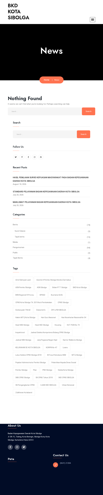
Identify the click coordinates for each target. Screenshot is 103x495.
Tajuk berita (19, 237)
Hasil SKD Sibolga (42, 325)
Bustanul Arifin (57, 295)
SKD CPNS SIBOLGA (66, 378)
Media (15, 242)
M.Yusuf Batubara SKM (56, 355)
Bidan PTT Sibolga (59, 287)
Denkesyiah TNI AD (23, 310)
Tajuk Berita (18, 258)
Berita (15, 224)
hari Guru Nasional (48, 317)
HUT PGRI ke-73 (73, 325)
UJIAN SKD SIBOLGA (48, 385)
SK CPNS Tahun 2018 (44, 378)
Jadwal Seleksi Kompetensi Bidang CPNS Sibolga (50, 332)
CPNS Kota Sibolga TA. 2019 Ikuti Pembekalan (33, 302)
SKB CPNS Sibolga (22, 378)
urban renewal (68, 385)
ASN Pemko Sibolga (23, 287)
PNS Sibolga (47, 370)
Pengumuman (18, 247)
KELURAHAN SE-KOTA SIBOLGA (27, 347)
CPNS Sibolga (63, 302)
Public (15, 253)
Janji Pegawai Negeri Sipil (47, 340)
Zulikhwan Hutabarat (23, 393)
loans (65, 347)
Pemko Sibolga (21, 370)
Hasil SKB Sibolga (22, 325)
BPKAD (42, 295)
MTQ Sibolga (77, 355)
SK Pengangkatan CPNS (25, 385)
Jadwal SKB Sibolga (23, 340)
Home (46, 80)
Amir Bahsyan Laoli (23, 280)
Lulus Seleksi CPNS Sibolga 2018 (28, 355)
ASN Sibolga (42, 287)
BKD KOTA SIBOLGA (18, 11)
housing (58, 325)
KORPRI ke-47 (51, 347)
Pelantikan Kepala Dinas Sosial (64, 362)
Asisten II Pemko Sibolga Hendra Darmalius (53, 280)
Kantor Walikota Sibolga (72, 340)
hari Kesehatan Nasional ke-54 (73, 317)
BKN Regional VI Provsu (24, 295)
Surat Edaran (20, 231)
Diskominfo (40, 310)
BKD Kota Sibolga (80, 287)
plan (35, 370)
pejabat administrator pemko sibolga (30, 362)
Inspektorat (20, 332)
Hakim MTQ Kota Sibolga (25, 317)
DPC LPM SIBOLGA (58, 310)
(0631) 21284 (65, 463)
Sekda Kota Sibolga (65, 370)
